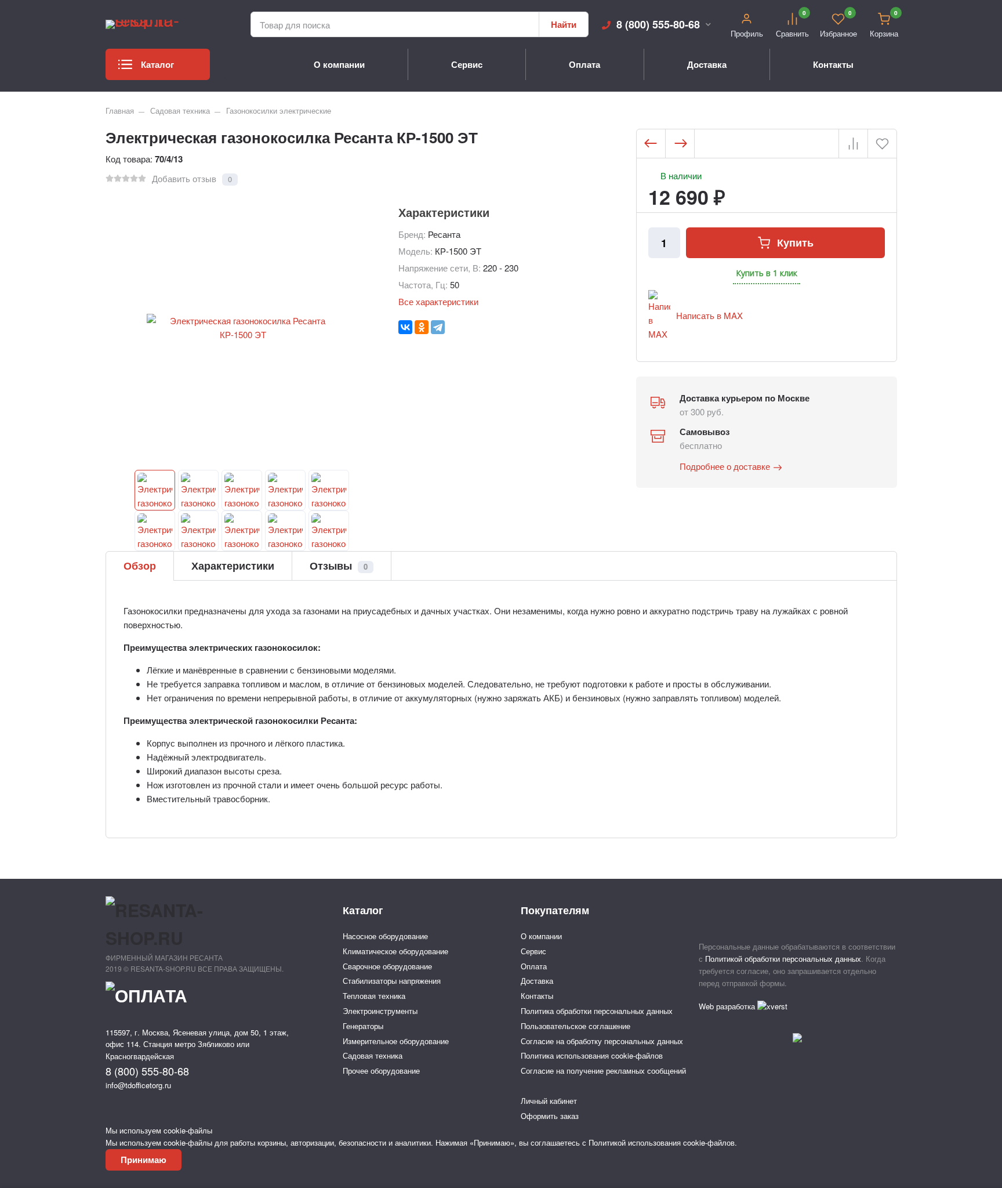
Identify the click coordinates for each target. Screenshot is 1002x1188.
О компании (339, 64)
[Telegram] (438, 327)
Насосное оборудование (385, 935)
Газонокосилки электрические (278, 110)
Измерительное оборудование (396, 1040)
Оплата (584, 64)
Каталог (157, 64)
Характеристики (232, 565)
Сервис (466, 64)
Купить (795, 242)
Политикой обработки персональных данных (783, 958)
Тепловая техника (374, 995)
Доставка (707, 64)
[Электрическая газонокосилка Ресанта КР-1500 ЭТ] (155, 490)
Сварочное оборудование (387, 966)
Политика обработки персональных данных (597, 1010)
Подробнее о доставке (725, 466)
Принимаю (143, 1159)
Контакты (833, 64)
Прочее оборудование (381, 1070)
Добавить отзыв (184, 178)
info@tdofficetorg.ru (138, 1085)
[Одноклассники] (422, 327)
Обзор (140, 565)
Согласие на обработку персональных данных (602, 1040)
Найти (563, 24)
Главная (120, 110)
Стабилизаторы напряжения (392, 980)
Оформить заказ (550, 1115)
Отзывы (339, 565)
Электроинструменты (380, 1010)
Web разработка (728, 1006)
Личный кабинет (549, 1100)
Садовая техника (180, 110)
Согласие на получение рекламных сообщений (603, 1070)
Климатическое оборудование (395, 951)
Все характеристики (438, 301)
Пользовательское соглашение (575, 1025)
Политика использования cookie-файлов (592, 1055)
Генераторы (363, 1025)
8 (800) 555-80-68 (658, 24)
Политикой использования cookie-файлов (662, 1142)
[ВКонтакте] (405, 327)
